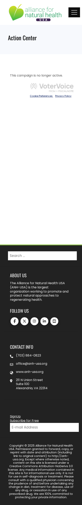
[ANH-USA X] (24, 321)
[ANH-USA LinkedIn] (44, 321)
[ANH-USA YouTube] (54, 321)
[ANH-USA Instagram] (34, 321)
